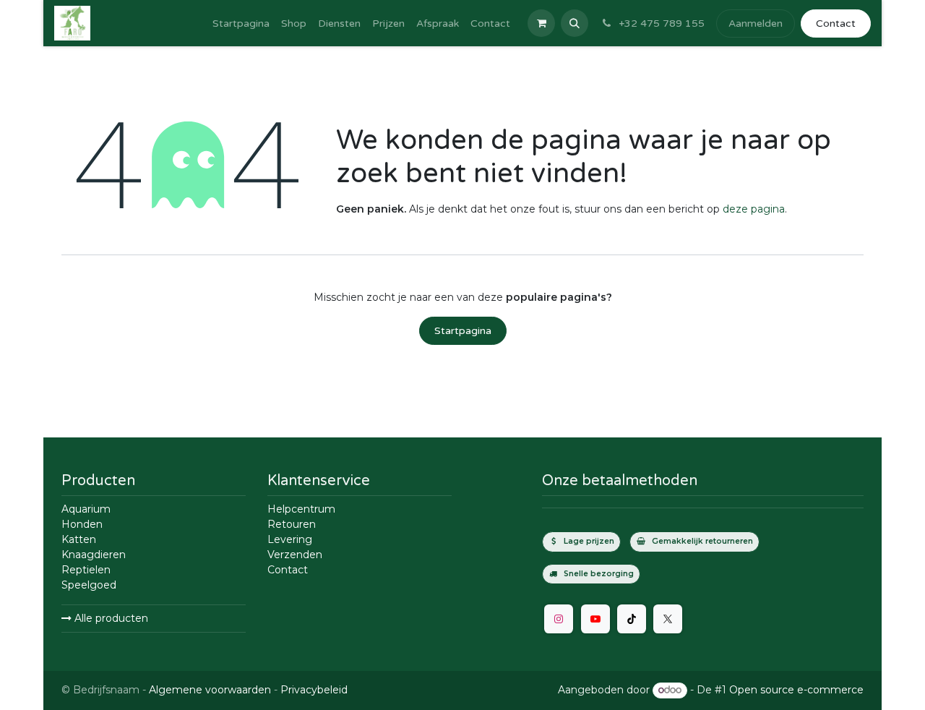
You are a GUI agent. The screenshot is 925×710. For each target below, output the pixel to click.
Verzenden (294, 554)
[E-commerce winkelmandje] (541, 23)
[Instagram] (558, 618)
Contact (836, 23)
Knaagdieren (93, 554)
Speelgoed (88, 584)
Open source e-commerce (796, 689)
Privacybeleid (314, 689)
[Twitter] (667, 618)
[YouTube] (595, 618)
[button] (574, 23)
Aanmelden (755, 23)
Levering (289, 539)
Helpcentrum (301, 509)
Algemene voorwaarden (210, 689)
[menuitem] (241, 23)
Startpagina (462, 331)
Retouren (291, 524)
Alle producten (110, 618)
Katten (78, 539)
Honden (82, 524)
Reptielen (86, 569)
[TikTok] (631, 618)
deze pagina (754, 208)
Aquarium (86, 509)
